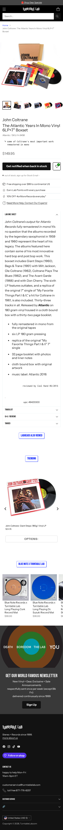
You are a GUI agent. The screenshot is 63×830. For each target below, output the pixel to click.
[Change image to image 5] (48, 105)
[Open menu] (4, 9)
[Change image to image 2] (17, 105)
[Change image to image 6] (58, 105)
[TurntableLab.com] (31, 9)
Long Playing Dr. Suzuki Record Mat (43, 611)
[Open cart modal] (58, 9)
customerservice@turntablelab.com (21, 784)
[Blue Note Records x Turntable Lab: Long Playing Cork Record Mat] (15, 587)
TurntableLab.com (28, 823)
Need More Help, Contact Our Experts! (27, 202)
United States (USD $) (18, 818)
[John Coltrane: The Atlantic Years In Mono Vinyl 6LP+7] (31, 67)
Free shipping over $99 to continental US (28, 184)
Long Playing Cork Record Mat (15, 611)
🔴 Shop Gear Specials (31, 2)
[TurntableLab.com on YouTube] (18, 747)
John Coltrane (15, 119)
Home (5, 25)
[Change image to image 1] (6, 105)
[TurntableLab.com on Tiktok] (14, 747)
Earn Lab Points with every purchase (26, 190)
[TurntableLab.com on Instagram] (9, 747)
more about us (10, 737)
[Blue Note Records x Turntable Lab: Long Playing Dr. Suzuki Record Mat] (44, 587)
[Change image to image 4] (38, 105)
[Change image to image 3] (27, 105)
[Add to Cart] (26, 597)
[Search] (57, 16)
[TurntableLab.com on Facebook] (4, 747)
